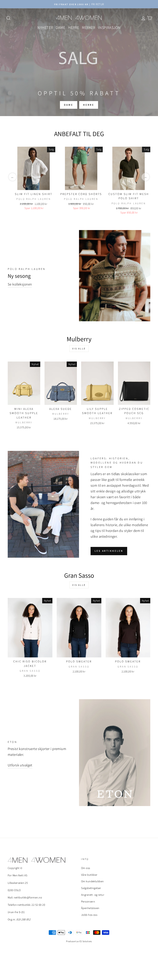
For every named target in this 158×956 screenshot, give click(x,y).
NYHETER (45, 27)
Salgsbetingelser (91, 888)
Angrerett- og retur (92, 895)
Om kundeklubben (92, 881)
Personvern (88, 901)
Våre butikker (89, 874)
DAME (60, 27)
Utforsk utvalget (20, 765)
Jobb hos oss (89, 915)
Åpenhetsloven (90, 908)
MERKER (88, 27)
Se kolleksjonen (20, 284)
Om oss (85, 868)
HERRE (73, 27)
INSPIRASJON (109, 27)
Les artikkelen (109, 551)
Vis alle (79, 348)
